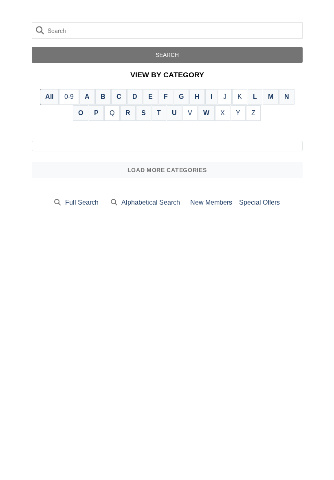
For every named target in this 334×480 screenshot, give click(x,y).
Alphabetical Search (150, 202)
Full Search (82, 202)
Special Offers (259, 202)
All (49, 96)
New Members (211, 202)
